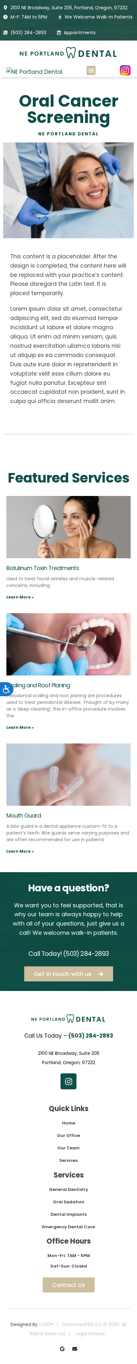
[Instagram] (68, 1081)
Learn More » (20, 597)
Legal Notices (90, 1333)
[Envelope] (74, 1348)
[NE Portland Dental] (34, 72)
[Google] (62, 1348)
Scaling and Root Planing (38, 685)
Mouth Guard (23, 815)
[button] (91, 70)
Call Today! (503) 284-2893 (68, 953)
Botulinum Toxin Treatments (42, 568)
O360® (46, 1324)
